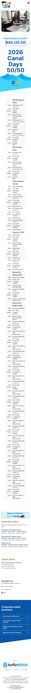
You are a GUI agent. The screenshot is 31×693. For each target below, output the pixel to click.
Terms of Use (16, 670)
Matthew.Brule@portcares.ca (12, 583)
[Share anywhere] (17, 82)
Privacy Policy (7, 670)
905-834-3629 (7, 589)
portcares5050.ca (8, 586)
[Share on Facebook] (13, 82)
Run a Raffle (24, 670)
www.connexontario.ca (19, 679)
